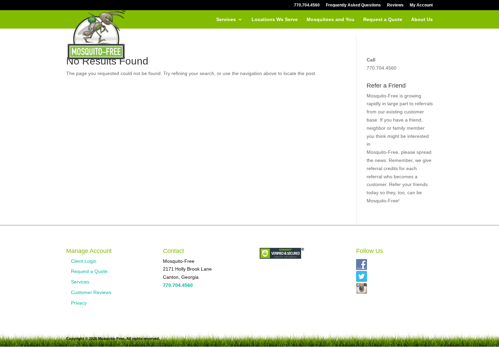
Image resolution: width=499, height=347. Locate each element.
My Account (421, 5)
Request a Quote (382, 19)
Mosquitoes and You (330, 19)
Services (226, 19)
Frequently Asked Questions (353, 5)
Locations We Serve (275, 19)
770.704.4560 (307, 5)
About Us (422, 19)
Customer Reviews (91, 292)
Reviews (395, 5)
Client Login (83, 261)
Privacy (79, 303)
